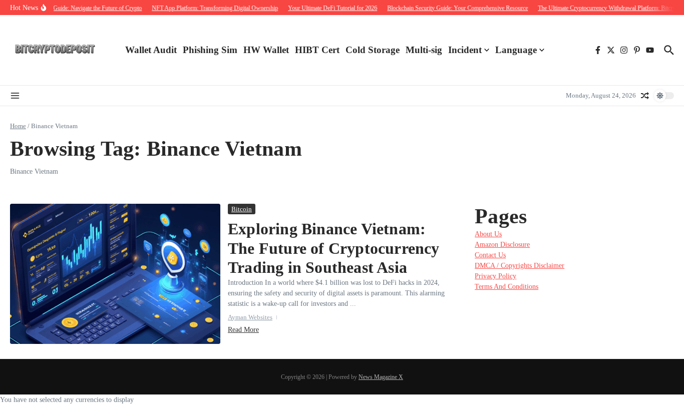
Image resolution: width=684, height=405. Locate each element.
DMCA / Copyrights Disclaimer (519, 265)
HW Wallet (266, 50)
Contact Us (490, 255)
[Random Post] (645, 96)
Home (18, 126)
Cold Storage (373, 50)
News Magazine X (381, 376)
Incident (465, 50)
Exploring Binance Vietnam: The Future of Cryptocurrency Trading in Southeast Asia (334, 248)
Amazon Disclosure (502, 244)
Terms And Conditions (506, 286)
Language (516, 50)
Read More (243, 329)
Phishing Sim (210, 50)
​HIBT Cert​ (317, 50)
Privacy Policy (495, 276)
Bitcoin (241, 209)
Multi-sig (424, 50)
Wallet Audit (151, 50)
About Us (488, 234)
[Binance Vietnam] (55, 50)
